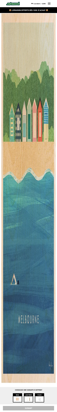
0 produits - (39, 3)
